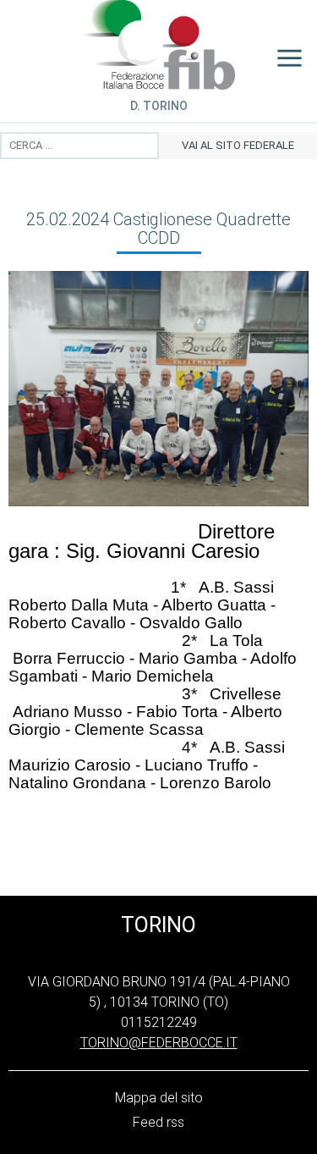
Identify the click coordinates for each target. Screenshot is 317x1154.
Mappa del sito (159, 1098)
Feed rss (158, 1122)
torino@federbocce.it (159, 1043)
